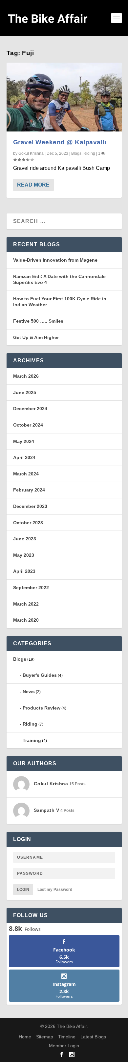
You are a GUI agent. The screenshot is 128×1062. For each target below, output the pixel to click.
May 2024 (23, 441)
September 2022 (31, 587)
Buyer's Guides (40, 675)
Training (32, 740)
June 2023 (24, 538)
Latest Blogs (93, 1036)
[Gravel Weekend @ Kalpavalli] (64, 97)
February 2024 (29, 489)
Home (25, 1036)
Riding (89, 153)
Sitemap (44, 1036)
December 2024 (30, 408)
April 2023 (24, 571)
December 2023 (30, 506)
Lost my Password (54, 889)
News (29, 691)
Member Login (64, 1045)
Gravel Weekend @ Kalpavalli (59, 142)
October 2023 (28, 522)
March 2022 (26, 604)
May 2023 (23, 555)
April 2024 (24, 457)
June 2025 (24, 392)
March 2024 (26, 473)
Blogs (76, 153)
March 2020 (26, 620)
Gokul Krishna (31, 153)
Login (23, 889)
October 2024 (28, 425)
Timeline (66, 1036)
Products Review (41, 708)
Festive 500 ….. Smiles (38, 321)
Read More (33, 185)
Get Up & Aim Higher (36, 337)
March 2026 (26, 376)
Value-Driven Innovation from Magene (55, 260)
